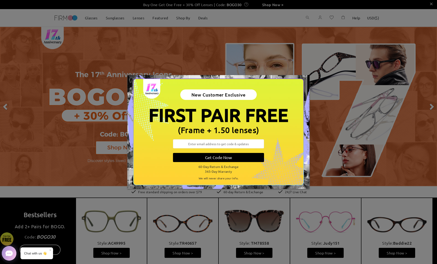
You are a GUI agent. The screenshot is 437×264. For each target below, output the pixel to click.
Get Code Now (218, 157)
